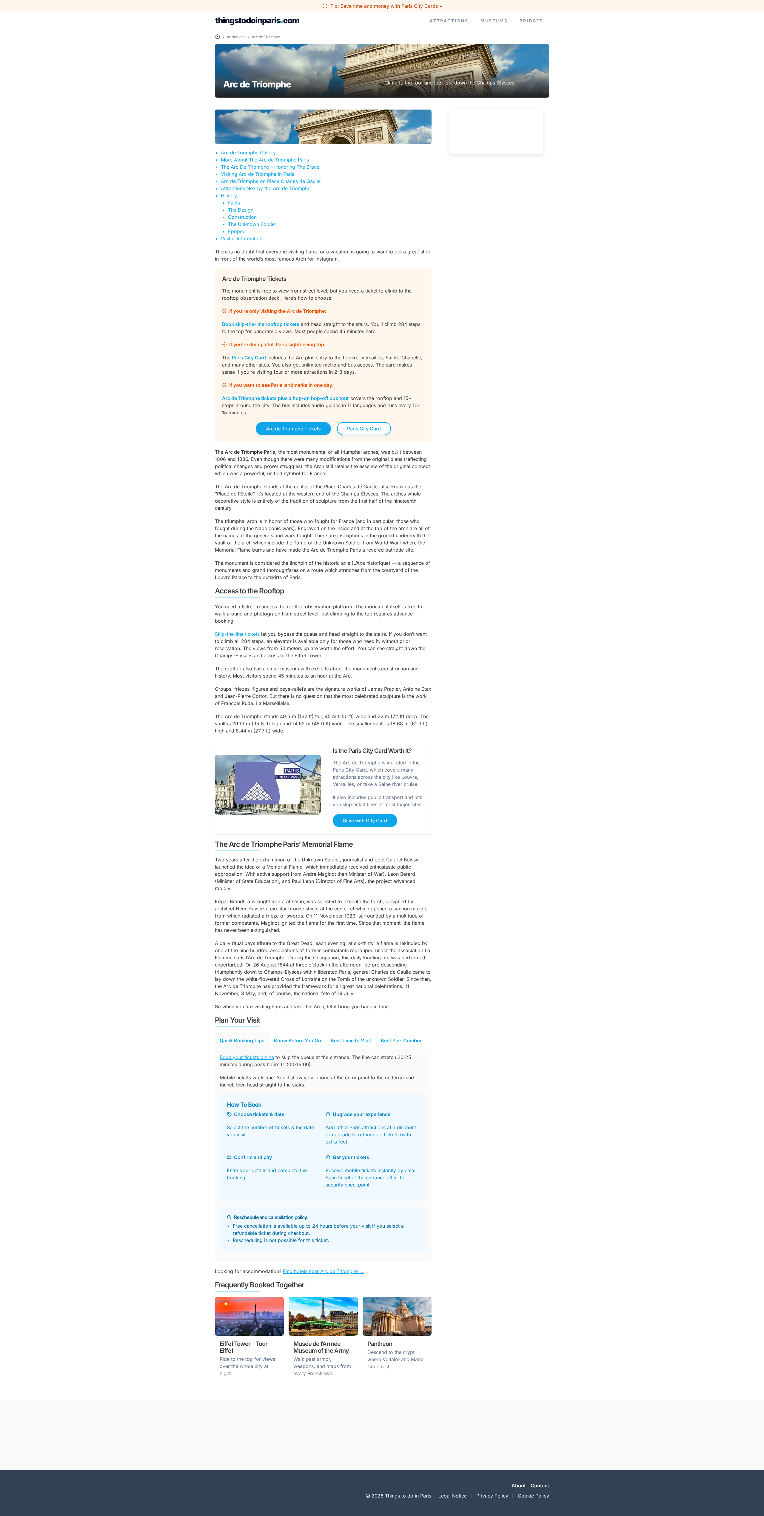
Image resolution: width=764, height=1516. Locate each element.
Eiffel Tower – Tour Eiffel (243, 1347)
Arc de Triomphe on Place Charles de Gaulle (271, 181)
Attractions (449, 20)
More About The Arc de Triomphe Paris (265, 160)
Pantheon (379, 1343)
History (229, 195)
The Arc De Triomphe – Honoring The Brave (270, 167)
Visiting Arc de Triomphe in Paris (257, 174)
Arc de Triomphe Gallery (248, 153)
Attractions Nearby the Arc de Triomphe (265, 188)
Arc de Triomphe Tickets (293, 429)
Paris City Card (364, 429)
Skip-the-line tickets (237, 634)
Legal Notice (452, 1496)
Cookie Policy (533, 1496)
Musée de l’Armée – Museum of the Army (321, 1347)
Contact (540, 1486)
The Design (240, 210)
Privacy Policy (492, 1496)
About (519, 1486)
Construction (242, 217)
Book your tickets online (247, 1057)
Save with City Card (365, 821)
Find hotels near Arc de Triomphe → (323, 1271)
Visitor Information (241, 238)
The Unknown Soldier (252, 224)
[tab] (242, 1040)
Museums (494, 20)
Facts (234, 203)
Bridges (531, 20)
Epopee (236, 231)
